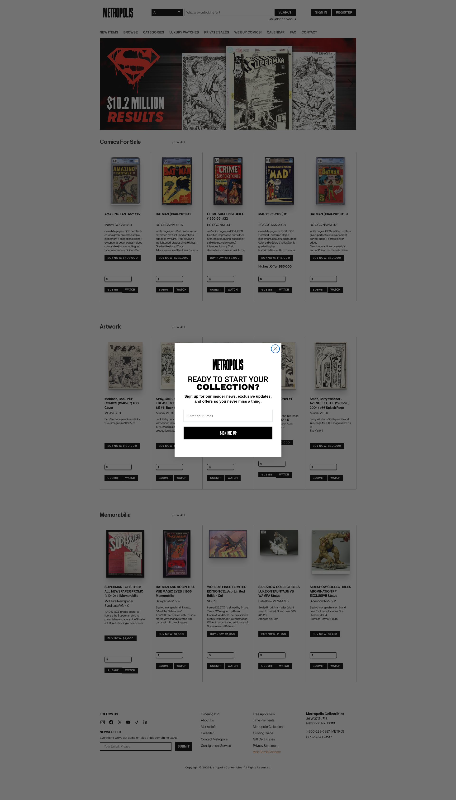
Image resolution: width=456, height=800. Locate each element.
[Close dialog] (275, 349)
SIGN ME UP (228, 433)
